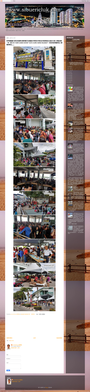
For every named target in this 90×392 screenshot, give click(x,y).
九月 (70, 57)
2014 (69, 75)
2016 (69, 72)
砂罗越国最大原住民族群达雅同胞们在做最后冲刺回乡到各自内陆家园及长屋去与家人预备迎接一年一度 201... (76, 63)
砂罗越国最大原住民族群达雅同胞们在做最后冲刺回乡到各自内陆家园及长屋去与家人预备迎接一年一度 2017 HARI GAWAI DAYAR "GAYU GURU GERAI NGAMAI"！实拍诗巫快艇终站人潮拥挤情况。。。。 (34, 42)
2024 (69, 46)
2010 (69, 82)
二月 (70, 68)
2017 (69, 56)
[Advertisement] (34, 326)
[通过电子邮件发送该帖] (37, 314)
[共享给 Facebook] (43, 314)
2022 (69, 47)
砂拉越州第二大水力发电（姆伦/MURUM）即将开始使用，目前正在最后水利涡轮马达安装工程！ (78, 123)
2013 (69, 77)
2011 (69, 80)
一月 (70, 69)
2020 (69, 51)
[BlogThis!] (40, 314)
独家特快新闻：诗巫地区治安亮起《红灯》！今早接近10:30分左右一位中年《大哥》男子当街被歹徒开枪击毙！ (78, 189)
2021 (69, 49)
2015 (69, 73)
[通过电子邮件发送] (39, 314)
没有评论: (33, 314)
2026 (69, 44)
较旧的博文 (59, 338)
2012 (69, 78)
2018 (69, 54)
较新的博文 (9, 338)
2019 (69, 52)
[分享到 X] (41, 314)
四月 (70, 66)
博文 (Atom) (11, 340)
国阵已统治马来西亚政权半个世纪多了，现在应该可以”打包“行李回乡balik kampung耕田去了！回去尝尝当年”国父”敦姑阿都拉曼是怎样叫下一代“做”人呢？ (78, 229)
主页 (34, 338)
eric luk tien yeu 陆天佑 (17, 344)
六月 (70, 59)
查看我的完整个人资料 (15, 347)
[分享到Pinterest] (44, 314)
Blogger (46, 387)
